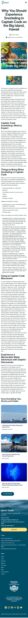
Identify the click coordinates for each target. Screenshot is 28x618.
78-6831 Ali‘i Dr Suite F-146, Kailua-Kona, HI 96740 (12, 522)
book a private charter (12, 383)
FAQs (2, 569)
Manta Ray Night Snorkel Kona (8, 548)
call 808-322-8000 (15, 392)
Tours (2, 558)
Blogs (2, 567)
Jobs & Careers (5, 571)
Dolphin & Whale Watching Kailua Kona (10, 540)
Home (2, 556)
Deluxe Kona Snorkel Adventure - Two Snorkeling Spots (13, 545)
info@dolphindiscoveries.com (9, 520)
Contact (3, 574)
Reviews (3, 563)
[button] (26, 2)
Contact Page (5, 392)
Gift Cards (3, 565)
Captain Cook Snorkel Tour (7, 542)
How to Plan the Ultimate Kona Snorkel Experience (11, 455)
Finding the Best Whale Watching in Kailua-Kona (12, 426)
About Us (3, 561)
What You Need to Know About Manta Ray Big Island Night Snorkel (12, 484)
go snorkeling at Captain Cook (9, 99)
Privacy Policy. (23, 614)
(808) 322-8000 (5, 518)
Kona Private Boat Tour (6, 538)
